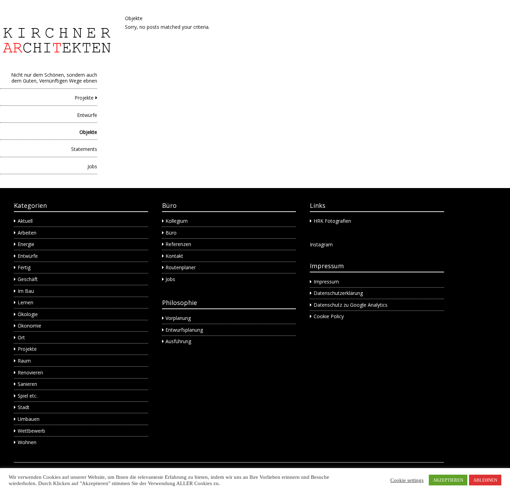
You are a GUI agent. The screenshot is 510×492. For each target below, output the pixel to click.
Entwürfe (87, 115)
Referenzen (178, 244)
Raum (24, 360)
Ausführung (178, 341)
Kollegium (176, 221)
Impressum (326, 281)
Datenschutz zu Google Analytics (351, 305)
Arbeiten (27, 232)
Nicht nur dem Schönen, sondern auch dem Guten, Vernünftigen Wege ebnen (54, 77)
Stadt (23, 407)
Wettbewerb (31, 430)
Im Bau (26, 291)
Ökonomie (29, 325)
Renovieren (30, 372)
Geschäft (28, 279)
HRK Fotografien (332, 221)
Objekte (88, 132)
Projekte (84, 97)
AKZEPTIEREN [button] (448, 480)
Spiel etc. (27, 395)
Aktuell (25, 221)
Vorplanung (178, 318)
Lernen (25, 302)
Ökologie (28, 314)
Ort (21, 337)
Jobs (92, 166)
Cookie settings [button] (407, 480)
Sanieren (27, 384)
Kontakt (174, 256)
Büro (171, 232)
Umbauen (29, 419)
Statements (84, 149)
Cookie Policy (329, 316)
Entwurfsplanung (184, 329)
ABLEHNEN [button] (485, 480)
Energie (26, 244)
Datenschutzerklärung (338, 293)
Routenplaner (180, 267)
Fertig (24, 267)
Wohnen (27, 442)
